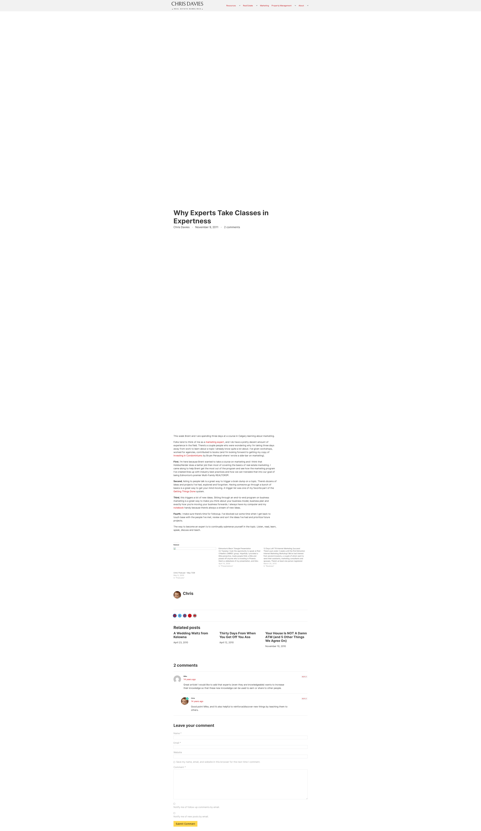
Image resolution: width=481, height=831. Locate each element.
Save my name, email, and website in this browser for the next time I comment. (218, 762)
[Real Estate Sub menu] (256, 6)
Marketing (264, 6)
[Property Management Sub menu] (295, 6)
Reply (304, 677)
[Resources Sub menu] (239, 6)
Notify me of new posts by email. (191, 816)
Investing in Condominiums (187, 455)
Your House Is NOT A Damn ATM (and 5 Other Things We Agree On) (286, 637)
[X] (180, 616)
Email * (177, 743)
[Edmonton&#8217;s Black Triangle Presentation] (241, 557)
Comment (179, 767)
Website (177, 752)
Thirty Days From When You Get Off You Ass (237, 635)
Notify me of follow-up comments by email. (196, 807)
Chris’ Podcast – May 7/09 (184, 573)
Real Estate (248, 6)
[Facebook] (175, 616)
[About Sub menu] (307, 6)
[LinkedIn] (185, 616)
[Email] (195, 616)
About (301, 6)
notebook (178, 507)
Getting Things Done (184, 491)
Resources (231, 6)
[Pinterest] (190, 616)
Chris (188, 593)
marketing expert (215, 442)
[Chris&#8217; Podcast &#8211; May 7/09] (194, 559)
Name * (177, 733)
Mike (185, 676)
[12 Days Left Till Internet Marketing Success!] (286, 557)
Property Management (281, 6)
